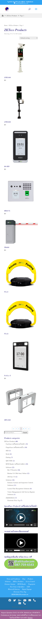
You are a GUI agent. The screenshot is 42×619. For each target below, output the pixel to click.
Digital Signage (27, 589)
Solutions (9, 480)
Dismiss (30, 618)
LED (28, 587)
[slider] (19, 524)
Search (25, 432)
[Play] (7, 525)
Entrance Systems (10, 584)
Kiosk (7, 454)
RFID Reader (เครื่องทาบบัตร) (15, 464)
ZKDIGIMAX (10, 498)
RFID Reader (22, 584)
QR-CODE (9, 461)
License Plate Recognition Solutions (18, 488)
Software (8, 467)
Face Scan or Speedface (17, 587)
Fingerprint (31, 584)
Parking (8, 457)
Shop (23, 579)
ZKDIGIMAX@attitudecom (19, 594)
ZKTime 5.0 (11, 477)
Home (6, 25)
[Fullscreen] (35, 525)
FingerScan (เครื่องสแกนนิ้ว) (15, 447)
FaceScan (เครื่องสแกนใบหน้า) (16, 444)
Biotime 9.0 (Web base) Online (16, 473)
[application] (21, 517)
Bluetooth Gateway (14, 589)
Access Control (30, 581)
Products (30, 579)
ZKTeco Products (11, 16)
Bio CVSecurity (12, 470)
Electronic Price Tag (13, 500)
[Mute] (31, 525)
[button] (21, 517)
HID (7, 451)
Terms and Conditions (13, 579)
